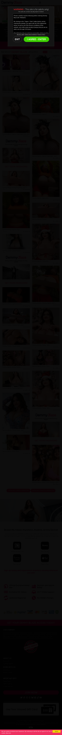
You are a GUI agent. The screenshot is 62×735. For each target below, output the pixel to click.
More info (8, 733)
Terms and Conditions (31, 34)
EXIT (17, 39)
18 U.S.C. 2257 (20, 34)
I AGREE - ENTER (36, 39)
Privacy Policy (41, 34)
